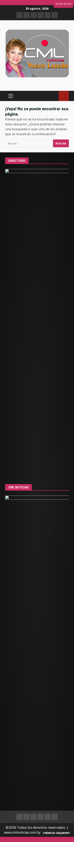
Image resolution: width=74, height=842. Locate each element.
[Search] (54, 96)
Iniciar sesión (63, 3)
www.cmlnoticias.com (20, 832)
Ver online (64, 96)
